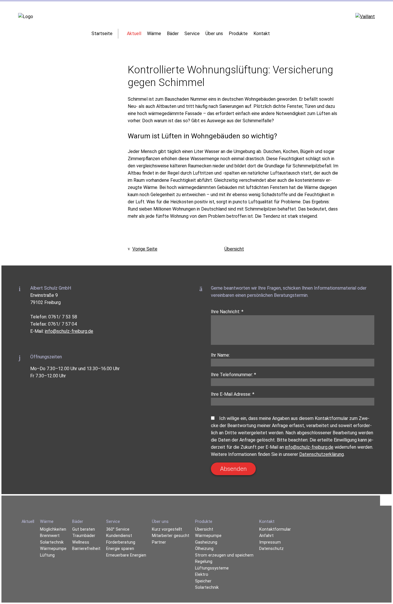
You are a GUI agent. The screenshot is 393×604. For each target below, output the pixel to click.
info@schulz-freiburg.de (69, 331)
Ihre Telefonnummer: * (233, 374)
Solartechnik (207, 587)
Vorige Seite (144, 249)
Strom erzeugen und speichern (224, 555)
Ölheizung (204, 548)
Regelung (203, 561)
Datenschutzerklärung (321, 454)
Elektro (201, 574)
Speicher (203, 581)
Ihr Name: (220, 355)
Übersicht (234, 249)
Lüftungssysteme (212, 568)
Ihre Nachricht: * (227, 311)
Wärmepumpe (208, 535)
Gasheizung (206, 542)
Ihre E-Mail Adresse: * (232, 394)
